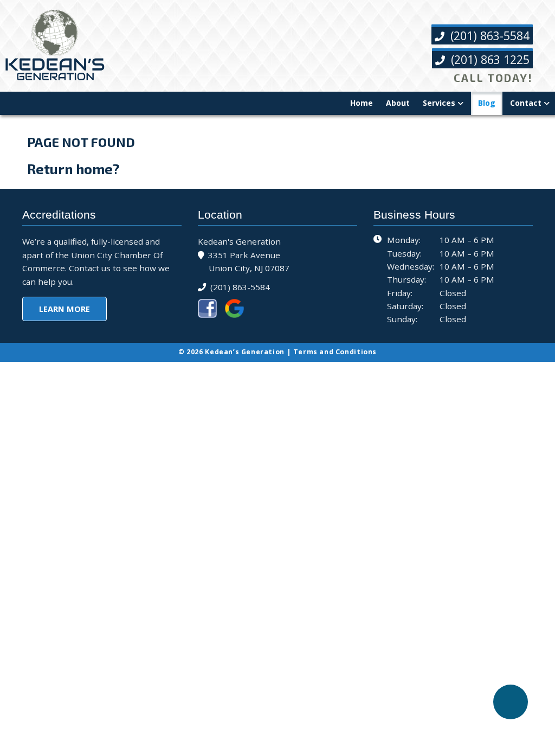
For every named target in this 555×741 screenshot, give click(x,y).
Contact (525, 103)
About (398, 103)
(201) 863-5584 (488, 35)
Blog (486, 103)
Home (361, 103)
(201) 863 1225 (489, 59)
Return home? (73, 169)
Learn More (64, 308)
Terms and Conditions (335, 351)
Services (439, 103)
